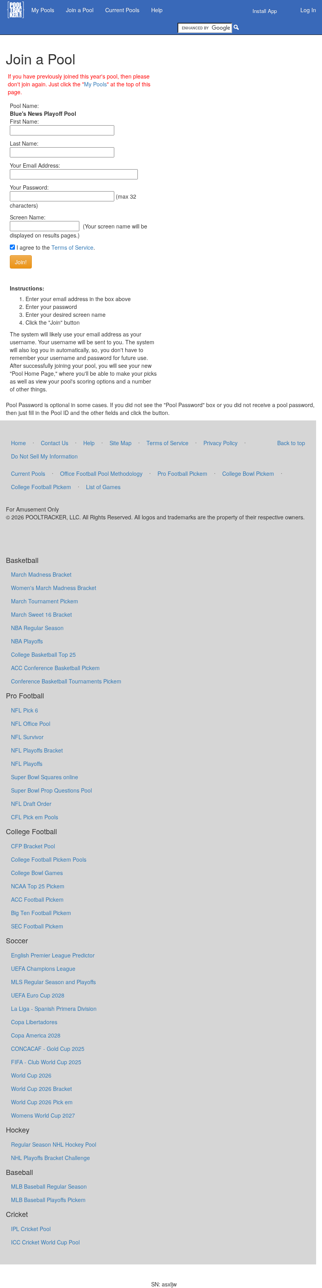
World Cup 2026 (31, 1075)
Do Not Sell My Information (44, 456)
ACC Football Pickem (37, 899)
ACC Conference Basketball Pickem (55, 668)
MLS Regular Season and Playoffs (53, 982)
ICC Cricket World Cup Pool (45, 1242)
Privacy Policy (220, 443)
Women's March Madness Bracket (53, 588)
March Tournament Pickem (44, 601)
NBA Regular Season (37, 628)
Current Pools (122, 10)
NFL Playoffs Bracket (37, 750)
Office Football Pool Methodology (101, 473)
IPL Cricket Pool (31, 1229)
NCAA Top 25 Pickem (37, 886)
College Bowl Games (37, 873)
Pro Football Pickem (182, 473)
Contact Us (54, 443)
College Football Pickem (41, 487)
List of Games (103, 487)
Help (157, 10)
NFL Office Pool (30, 723)
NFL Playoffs (26, 763)
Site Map (121, 443)
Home (18, 443)
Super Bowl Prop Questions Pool (51, 790)
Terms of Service (72, 247)
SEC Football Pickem (37, 926)
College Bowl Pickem (248, 473)
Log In (308, 10)
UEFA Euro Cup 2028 (37, 995)
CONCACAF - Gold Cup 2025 (47, 1048)
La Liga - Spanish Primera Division (54, 1008)
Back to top (291, 443)
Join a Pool (79, 10)
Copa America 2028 (35, 1035)
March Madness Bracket (41, 574)
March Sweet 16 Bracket (41, 614)
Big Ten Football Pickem (41, 913)
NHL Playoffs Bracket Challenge (50, 1158)
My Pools (42, 10)
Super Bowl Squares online (44, 777)
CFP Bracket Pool (33, 846)
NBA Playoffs (27, 641)
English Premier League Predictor (53, 955)
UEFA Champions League (43, 968)
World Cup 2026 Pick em (42, 1102)
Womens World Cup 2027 (43, 1115)
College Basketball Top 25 (43, 654)
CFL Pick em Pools (34, 817)
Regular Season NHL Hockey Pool (53, 1144)
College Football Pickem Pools (48, 859)
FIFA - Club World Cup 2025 (46, 1062)
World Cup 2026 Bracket (41, 1089)
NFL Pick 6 (24, 710)
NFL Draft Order (31, 804)
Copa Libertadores (34, 1022)
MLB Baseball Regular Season (49, 1186)
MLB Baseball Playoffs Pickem (48, 1200)
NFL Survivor (27, 737)
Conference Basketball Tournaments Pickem (66, 681)
